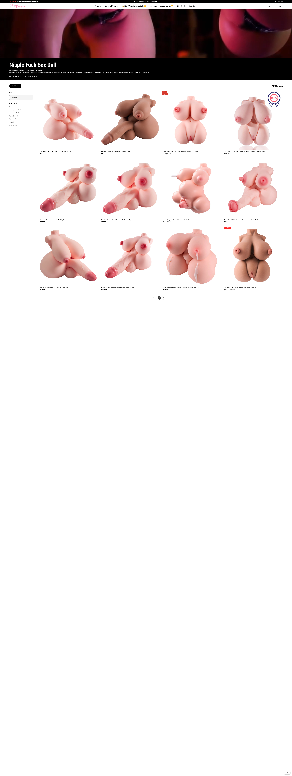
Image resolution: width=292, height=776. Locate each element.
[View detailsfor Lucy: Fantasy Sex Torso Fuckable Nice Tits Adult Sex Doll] (191, 119)
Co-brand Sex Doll (15, 110)
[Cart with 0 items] (279, 6)
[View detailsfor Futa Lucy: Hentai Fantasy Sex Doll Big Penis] (68, 188)
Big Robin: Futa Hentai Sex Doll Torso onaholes (54, 287)
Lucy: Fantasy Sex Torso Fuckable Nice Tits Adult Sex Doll (180, 151)
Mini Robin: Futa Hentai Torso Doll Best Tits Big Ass (55, 151)
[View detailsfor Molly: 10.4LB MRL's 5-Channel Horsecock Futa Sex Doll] (253, 188)
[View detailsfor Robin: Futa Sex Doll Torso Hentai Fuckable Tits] (130, 119)
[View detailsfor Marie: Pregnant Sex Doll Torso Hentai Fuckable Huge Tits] (191, 188)
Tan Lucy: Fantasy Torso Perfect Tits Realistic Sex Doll (240, 287)
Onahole (11, 122)
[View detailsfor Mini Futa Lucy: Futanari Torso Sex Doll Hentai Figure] (130, 188)
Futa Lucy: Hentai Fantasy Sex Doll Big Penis (53, 220)
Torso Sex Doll (13, 116)
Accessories (13, 125)
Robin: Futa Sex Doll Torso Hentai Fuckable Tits (115, 151)
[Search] (269, 6)
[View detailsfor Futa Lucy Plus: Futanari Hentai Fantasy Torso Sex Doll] (130, 255)
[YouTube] (14, 1)
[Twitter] (16, 1)
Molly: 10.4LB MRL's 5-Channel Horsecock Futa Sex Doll (241, 220)
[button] (279, 6)
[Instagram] (12, 1)
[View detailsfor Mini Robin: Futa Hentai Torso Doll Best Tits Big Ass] (68, 119)
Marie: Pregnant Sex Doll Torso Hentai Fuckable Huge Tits (180, 220)
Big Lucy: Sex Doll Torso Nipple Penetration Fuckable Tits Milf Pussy (244, 151)
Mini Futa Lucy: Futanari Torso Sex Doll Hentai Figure (117, 220)
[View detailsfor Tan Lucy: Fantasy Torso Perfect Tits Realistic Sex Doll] (253, 255)
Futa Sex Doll (13, 119)
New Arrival (12, 107)
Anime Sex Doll (14, 113)
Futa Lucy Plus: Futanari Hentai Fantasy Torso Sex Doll (117, 287)
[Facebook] (10, 1)
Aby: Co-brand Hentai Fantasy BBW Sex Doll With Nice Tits (181, 287)
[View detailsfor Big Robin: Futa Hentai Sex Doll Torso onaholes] (68, 255)
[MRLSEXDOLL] (17, 6)
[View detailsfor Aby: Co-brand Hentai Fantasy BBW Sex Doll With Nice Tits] (191, 255)
